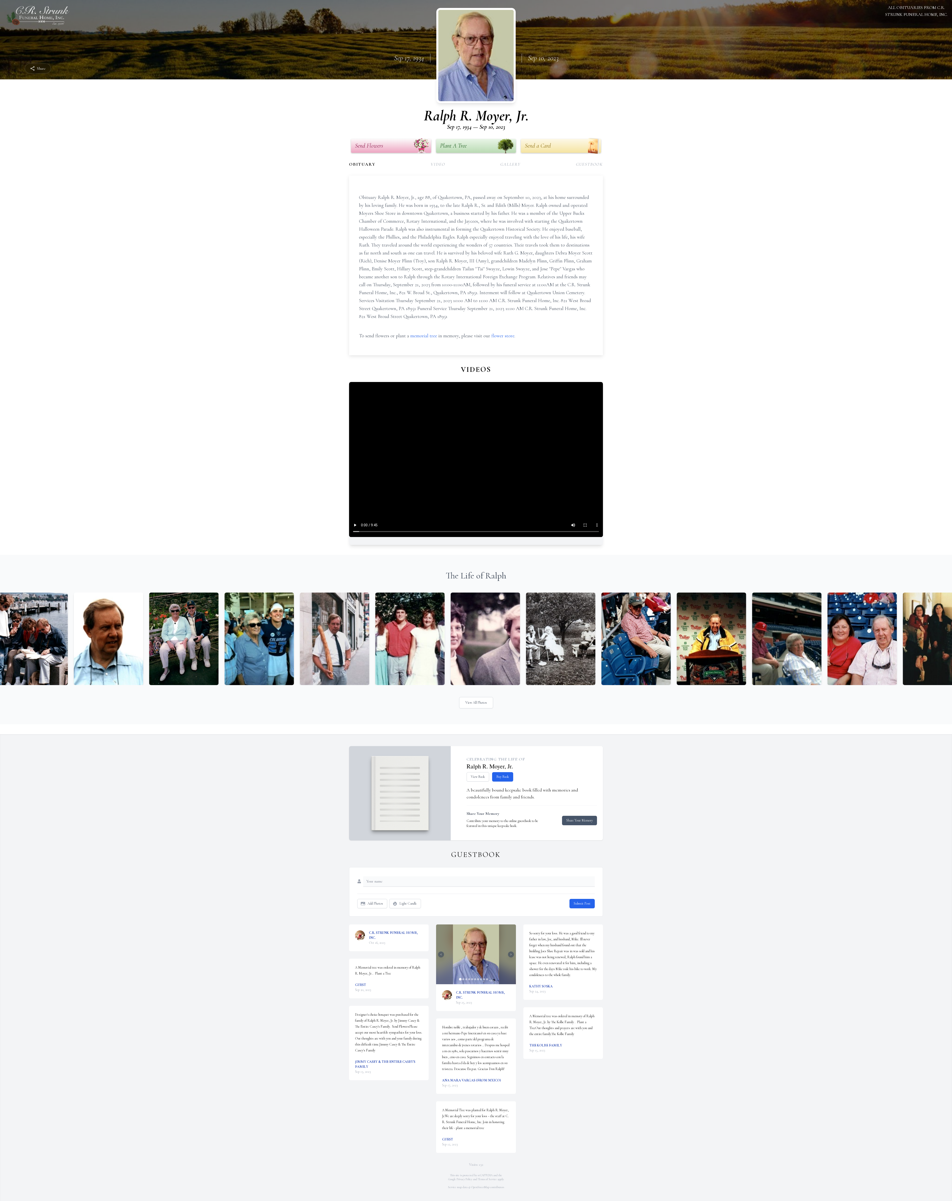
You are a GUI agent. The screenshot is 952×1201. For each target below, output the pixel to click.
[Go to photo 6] (475, 979)
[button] (476, 954)
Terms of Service (487, 1179)
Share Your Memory (579, 820)
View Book (478, 777)
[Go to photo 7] (478, 979)
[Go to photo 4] (469, 979)
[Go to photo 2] (463, 979)
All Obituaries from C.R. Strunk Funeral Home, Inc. (916, 11)
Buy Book (502, 777)
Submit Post (582, 903)
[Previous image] (441, 954)
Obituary (362, 164)
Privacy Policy (464, 1179)
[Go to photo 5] (472, 979)
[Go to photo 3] (466, 979)
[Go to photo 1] (460, 979)
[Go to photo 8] (481, 979)
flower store (502, 336)
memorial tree (423, 336)
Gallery (510, 164)
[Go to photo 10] (487, 979)
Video (438, 164)
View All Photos (476, 702)
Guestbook (589, 164)
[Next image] (511, 954)
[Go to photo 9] (484, 979)
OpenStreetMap (480, 1187)
